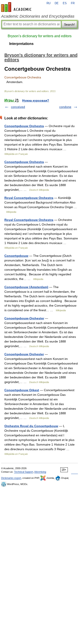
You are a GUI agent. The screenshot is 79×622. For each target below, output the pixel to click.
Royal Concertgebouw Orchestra (28, 198)
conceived (18, 107)
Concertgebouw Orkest (21, 390)
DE (57, 3)
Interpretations (21, 44)
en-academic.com (17, 7)
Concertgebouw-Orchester (24, 318)
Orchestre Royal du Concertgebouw (31, 426)
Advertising (40, 471)
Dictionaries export (11, 478)
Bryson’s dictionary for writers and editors (40, 36)
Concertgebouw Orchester (24, 354)
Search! (69, 24)
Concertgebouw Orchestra (24, 126)
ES (65, 3)
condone (65, 107)
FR (73, 3)
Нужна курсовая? (35, 100)
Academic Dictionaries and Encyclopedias (37, 16)
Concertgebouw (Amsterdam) (26, 287)
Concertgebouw (16, 255)
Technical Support (23, 471)
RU (48, 3)
